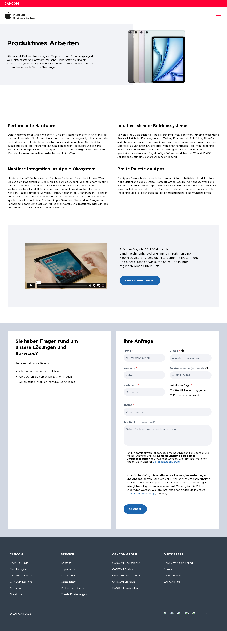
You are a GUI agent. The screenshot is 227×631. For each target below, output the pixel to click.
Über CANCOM (19, 563)
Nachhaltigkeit (19, 569)
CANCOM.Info (172, 581)
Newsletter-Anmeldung (178, 563)
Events (168, 569)
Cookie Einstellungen (74, 594)
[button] (218, 15)
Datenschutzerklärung (166, 461)
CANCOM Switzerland (125, 588)
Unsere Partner (173, 575)
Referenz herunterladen (140, 280)
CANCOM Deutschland (126, 563)
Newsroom (16, 588)
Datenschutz (69, 575)
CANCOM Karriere (21, 581)
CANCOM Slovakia (123, 581)
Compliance (68, 581)
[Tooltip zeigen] (182, 351)
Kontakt (66, 563)
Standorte (16, 594)
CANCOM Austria (122, 569)
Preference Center (72, 588)
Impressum (68, 569)
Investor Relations (21, 575)
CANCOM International (126, 575)
